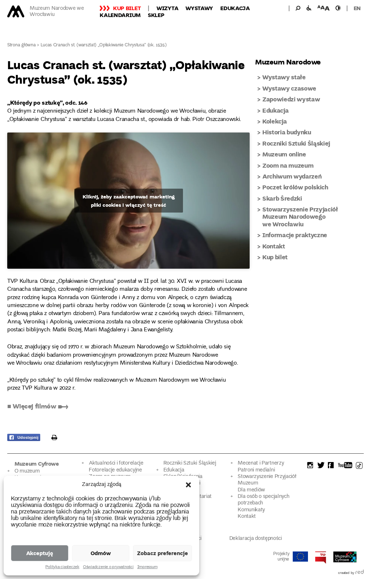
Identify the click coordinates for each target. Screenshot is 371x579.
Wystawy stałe (284, 76)
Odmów (101, 553)
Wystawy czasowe (289, 88)
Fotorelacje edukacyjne (115, 470)
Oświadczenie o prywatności (108, 567)
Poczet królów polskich (295, 187)
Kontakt (273, 246)
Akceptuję (39, 553)
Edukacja (235, 8)
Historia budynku (286, 132)
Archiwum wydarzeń (291, 176)
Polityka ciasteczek (62, 567)
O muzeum (27, 471)
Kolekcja (274, 121)
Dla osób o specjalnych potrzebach (263, 500)
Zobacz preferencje (162, 553)
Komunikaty (251, 510)
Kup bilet (127, 8)
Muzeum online (284, 154)
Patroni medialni (256, 470)
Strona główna (21, 45)
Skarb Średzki (282, 198)
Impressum (147, 567)
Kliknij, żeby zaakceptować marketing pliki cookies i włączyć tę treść (129, 201)
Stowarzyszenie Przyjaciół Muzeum (267, 480)
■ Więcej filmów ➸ (37, 406)
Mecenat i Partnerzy (261, 463)
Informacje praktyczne (294, 234)
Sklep (156, 15)
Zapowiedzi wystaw (291, 99)
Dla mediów (251, 490)
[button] (188, 484)
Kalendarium (120, 15)
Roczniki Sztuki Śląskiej (296, 143)
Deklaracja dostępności (255, 538)
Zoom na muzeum (287, 165)
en (357, 8)
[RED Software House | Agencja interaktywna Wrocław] (359, 573)
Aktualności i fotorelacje (116, 463)
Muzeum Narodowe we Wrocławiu (57, 11)
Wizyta (167, 8)
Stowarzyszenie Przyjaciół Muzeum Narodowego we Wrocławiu (300, 216)
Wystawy (199, 8)
